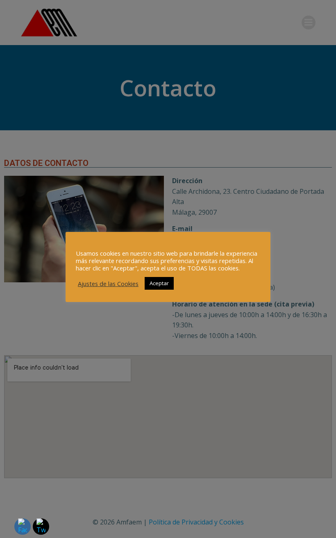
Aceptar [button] (159, 283)
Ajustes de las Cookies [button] (108, 283)
